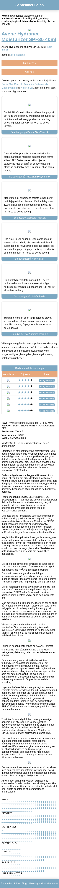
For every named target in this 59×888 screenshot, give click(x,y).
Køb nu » (29, 72)
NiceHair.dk (27, 88)
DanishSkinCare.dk (12, 84)
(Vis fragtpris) (18, 55)
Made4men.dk (9, 88)
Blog (24, 883)
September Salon (29, 5)
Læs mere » (29, 63)
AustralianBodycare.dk (36, 84)
